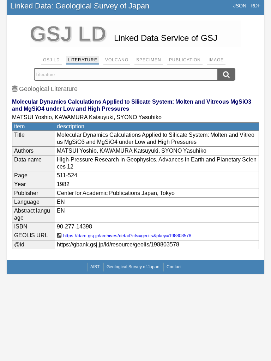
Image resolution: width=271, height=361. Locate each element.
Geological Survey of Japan (133, 266)
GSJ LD (51, 59)
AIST (95, 266)
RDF (256, 5)
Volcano (116, 59)
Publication (185, 59)
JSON (239, 5)
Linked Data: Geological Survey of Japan (79, 5)
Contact (174, 266)
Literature (82, 59)
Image (216, 59)
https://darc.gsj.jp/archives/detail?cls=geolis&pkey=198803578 (127, 235)
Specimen (148, 59)
